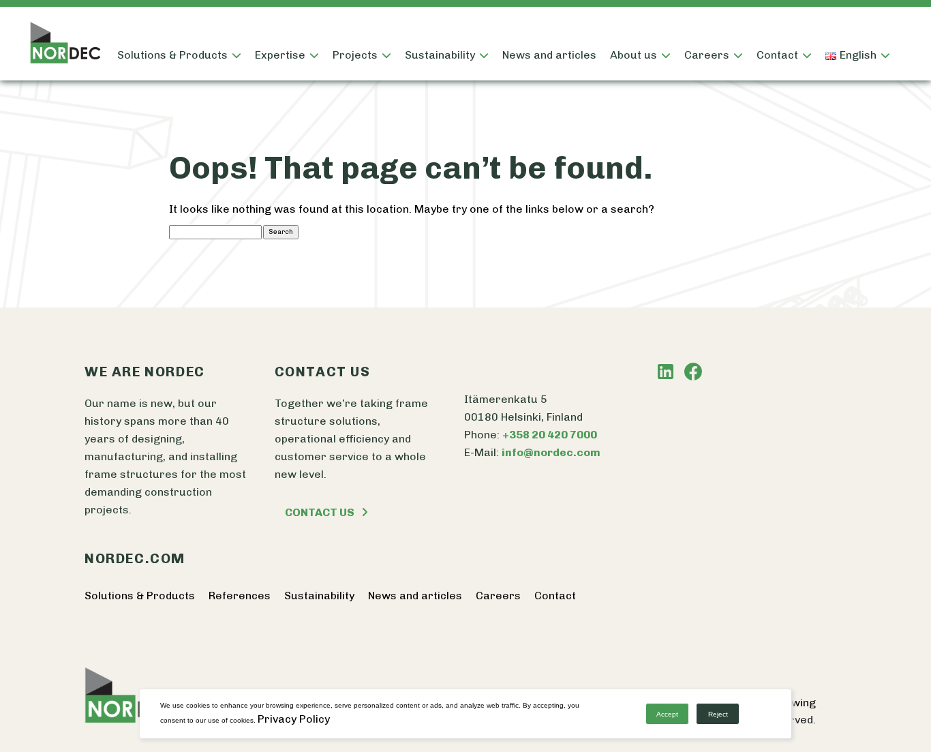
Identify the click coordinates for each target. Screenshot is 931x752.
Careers (498, 595)
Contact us (319, 512)
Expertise (280, 54)
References (240, 595)
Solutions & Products (172, 54)
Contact (777, 54)
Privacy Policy (294, 718)
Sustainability (440, 54)
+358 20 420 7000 (549, 434)
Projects (355, 54)
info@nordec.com (551, 452)
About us (633, 54)
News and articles (549, 54)
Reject (718, 714)
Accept (667, 714)
